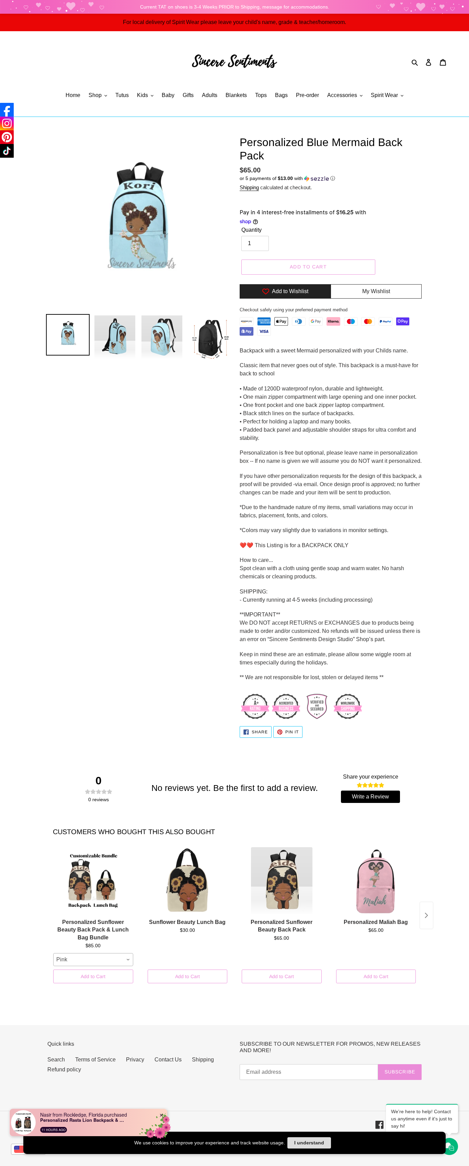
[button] (287, 178)
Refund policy (64, 1069)
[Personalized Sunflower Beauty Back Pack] (282, 881)
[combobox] (93, 959)
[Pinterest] (7, 137)
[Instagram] (7, 123)
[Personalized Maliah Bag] (376, 881)
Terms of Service (95, 1059)
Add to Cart (93, 976)
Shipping (249, 187)
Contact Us (168, 1059)
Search (56, 1059)
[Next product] (426, 915)
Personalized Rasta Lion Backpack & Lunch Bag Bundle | (83, 1120)
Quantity (251, 230)
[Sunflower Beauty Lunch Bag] (188, 881)
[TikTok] (7, 151)
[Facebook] (7, 110)
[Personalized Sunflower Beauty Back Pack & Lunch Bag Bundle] (93, 881)
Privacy (135, 1059)
